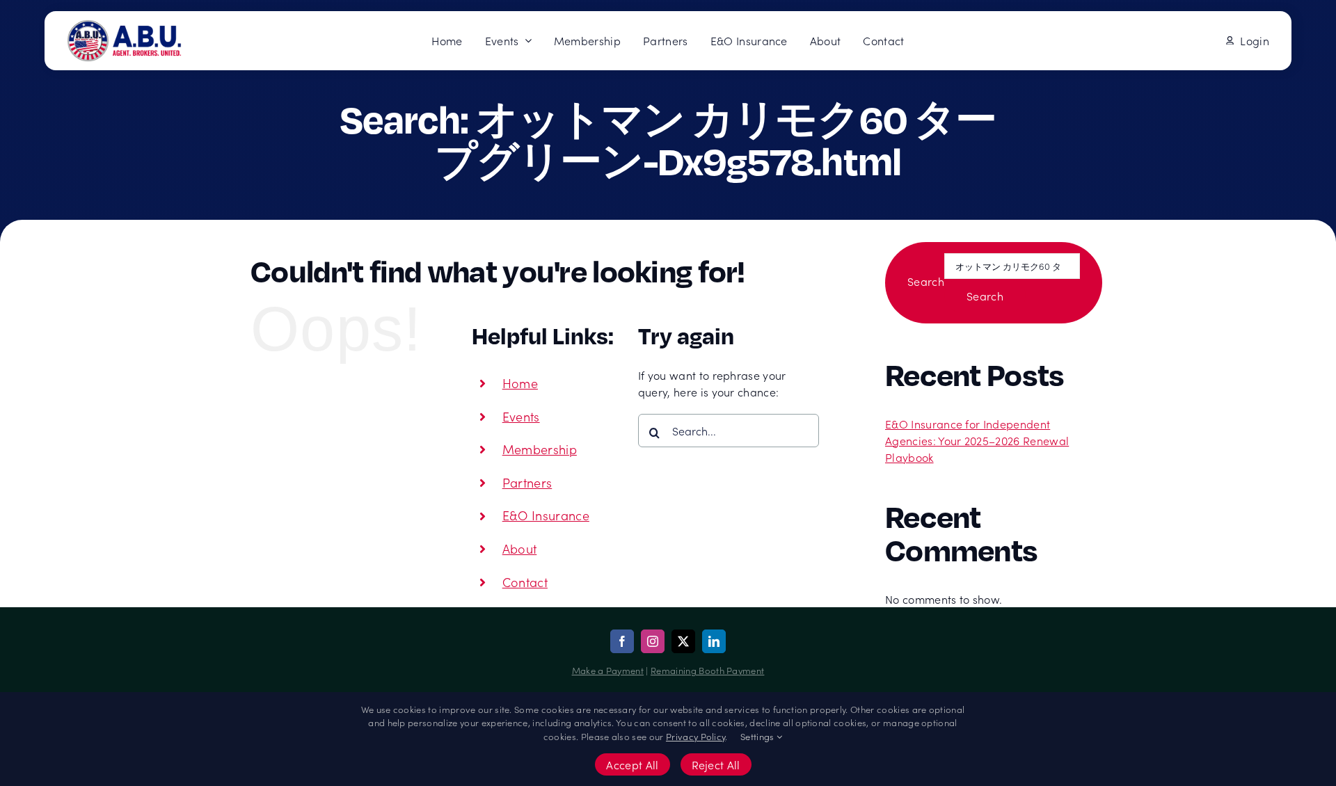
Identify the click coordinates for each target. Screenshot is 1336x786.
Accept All (632, 764)
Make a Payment (608, 670)
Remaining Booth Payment (707, 670)
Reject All (716, 764)
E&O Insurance (545, 515)
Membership (539, 449)
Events (521, 416)
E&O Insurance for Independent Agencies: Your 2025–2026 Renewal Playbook (977, 440)
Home (520, 383)
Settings (758, 736)
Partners (527, 482)
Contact (525, 582)
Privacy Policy (695, 736)
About (519, 548)
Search (925, 281)
